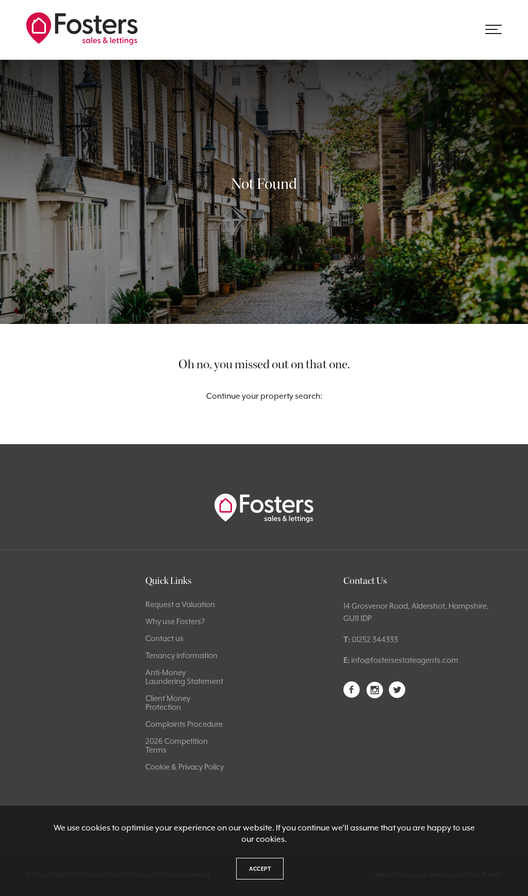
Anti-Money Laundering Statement (184, 677)
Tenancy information (181, 655)
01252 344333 (375, 639)
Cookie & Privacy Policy (184, 766)
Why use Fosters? (175, 621)
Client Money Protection (167, 702)
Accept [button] (260, 869)
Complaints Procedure (184, 724)
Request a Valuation (180, 604)
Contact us (164, 638)
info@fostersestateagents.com (404, 660)
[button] (493, 29)
